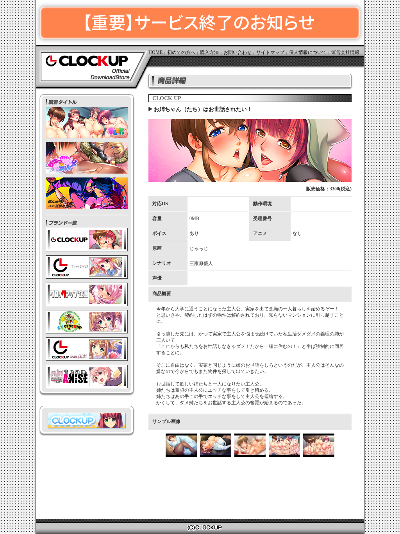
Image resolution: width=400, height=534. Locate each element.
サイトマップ (270, 52)
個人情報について (308, 52)
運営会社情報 (345, 52)
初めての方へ (181, 52)
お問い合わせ (237, 52)
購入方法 (209, 52)
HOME (155, 52)
